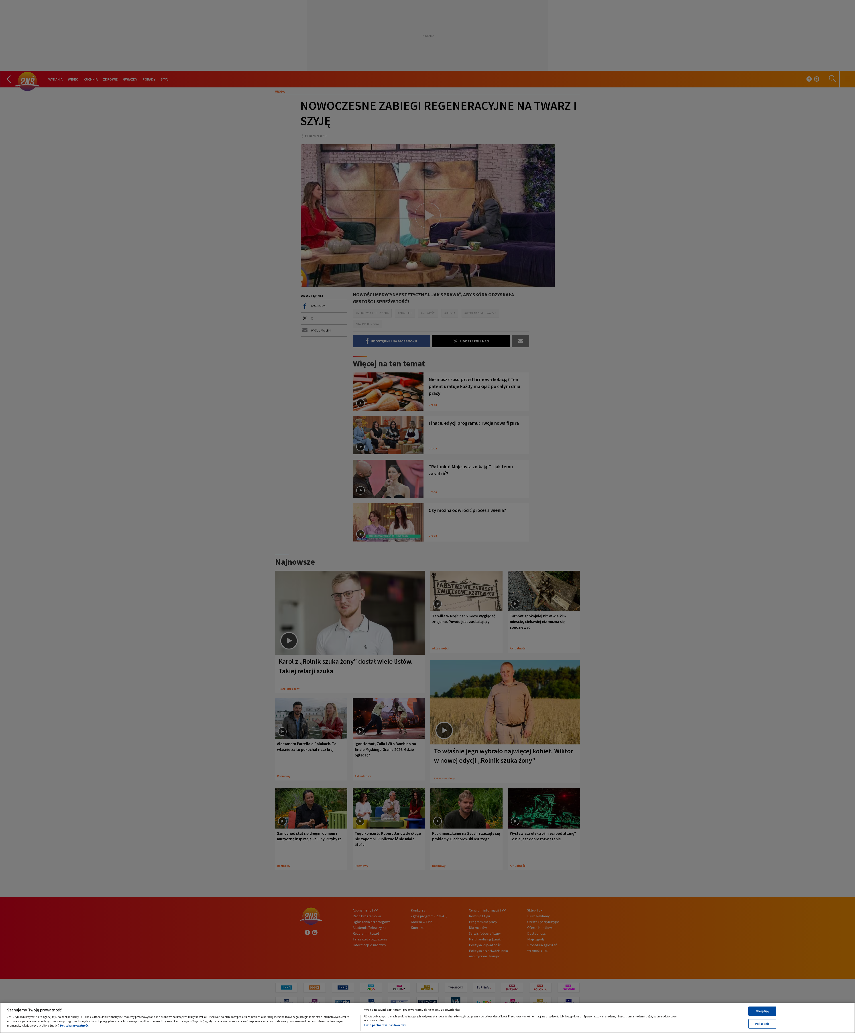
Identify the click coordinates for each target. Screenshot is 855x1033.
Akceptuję (762, 1011)
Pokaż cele (762, 1024)
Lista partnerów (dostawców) (385, 1025)
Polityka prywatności (75, 1025)
